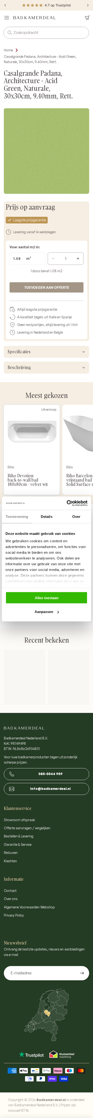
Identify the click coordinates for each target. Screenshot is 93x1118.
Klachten (10, 861)
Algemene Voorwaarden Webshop (29, 907)
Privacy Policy (14, 915)
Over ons (11, 899)
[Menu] (6, 17)
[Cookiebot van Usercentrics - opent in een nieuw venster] (67, 503)
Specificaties (19, 352)
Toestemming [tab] (16, 516)
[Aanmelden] (82, 973)
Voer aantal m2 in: (25, 247)
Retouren (11, 853)
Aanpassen (44, 612)
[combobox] (39, 32)
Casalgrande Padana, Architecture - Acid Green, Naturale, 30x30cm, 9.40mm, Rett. (40, 59)
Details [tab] (46, 516)
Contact (10, 891)
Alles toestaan (46, 598)
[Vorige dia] (5, 5)
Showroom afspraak (19, 820)
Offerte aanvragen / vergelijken (27, 828)
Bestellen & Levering (18, 836)
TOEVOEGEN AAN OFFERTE (46, 287)
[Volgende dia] (88, 5)
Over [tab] (76, 516)
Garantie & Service (17, 844)
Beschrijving (19, 367)
